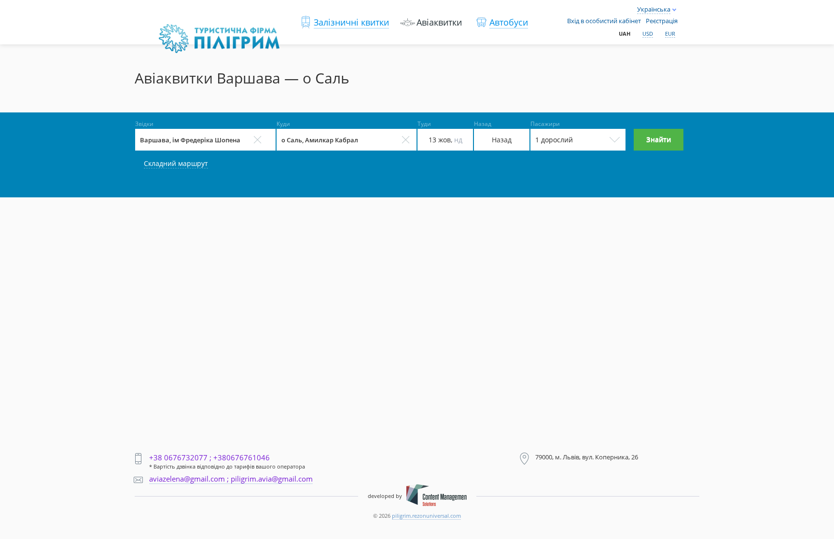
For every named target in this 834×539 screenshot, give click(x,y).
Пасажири (545, 124)
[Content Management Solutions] (436, 496)
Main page (180, 29)
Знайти (658, 139)
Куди (283, 124)
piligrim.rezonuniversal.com (426, 515)
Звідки (144, 124)
